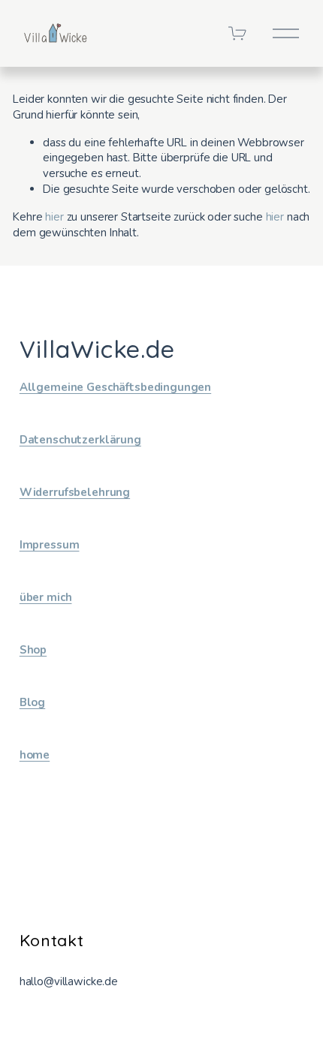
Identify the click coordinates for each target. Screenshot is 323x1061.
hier (54, 216)
